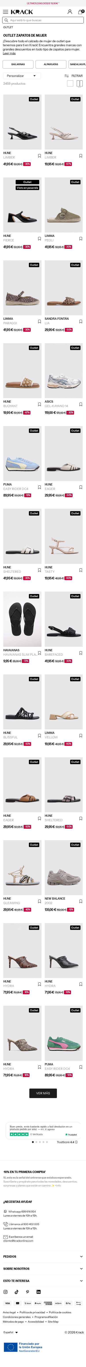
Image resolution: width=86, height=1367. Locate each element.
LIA (47, 323)
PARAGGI (10, 323)
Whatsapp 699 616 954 (22, 1211)
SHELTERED (12, 572)
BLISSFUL (10, 737)
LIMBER (9, 157)
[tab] (42, 43)
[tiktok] (16, 1292)
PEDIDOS (9, 1256)
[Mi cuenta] (70, 12)
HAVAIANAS (11, 650)
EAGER (50, 489)
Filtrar (77, 76)
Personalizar (22, 75)
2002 (48, 903)
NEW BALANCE (55, 898)
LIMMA (49, 235)
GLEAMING (11, 903)
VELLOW (51, 737)
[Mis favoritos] (39, 156)
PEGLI (49, 240)
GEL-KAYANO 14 (56, 406)
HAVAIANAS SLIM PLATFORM (20, 655)
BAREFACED (54, 655)
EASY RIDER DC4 (15, 489)
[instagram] (5, 1292)
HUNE (7, 152)
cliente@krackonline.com (18, 1240)
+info (58, 1185)
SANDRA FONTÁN (57, 318)
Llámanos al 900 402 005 (24, 1224)
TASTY (49, 572)
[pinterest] (27, 1292)
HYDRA (8, 986)
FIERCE (8, 240)
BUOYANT (10, 406)
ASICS (49, 401)
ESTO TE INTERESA (16, 1281)
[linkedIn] (38, 1292)
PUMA (7, 484)
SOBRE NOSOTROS (16, 1268)
